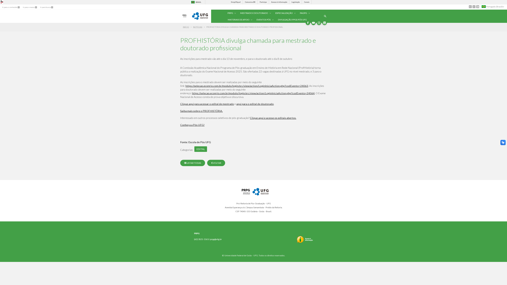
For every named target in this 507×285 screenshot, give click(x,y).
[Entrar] (2, 2)
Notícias (197, 27)
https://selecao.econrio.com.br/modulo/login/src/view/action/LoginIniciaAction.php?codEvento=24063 (247, 85)
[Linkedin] (324, 23)
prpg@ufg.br (216, 239)
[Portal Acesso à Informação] (305, 242)
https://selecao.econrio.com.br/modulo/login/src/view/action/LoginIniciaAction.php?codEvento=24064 (253, 93)
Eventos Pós (264, 19)
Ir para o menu (29, 7)
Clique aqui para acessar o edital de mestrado (207, 103)
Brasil (198, 2)
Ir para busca (45, 7)
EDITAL (200, 149)
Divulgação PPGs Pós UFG (292, 19)
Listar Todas (193, 163)
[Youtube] (313, 23)
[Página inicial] (184, 17)
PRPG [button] (230, 13)
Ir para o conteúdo (10, 7)
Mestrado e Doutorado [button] (254, 13)
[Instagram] (319, 23)
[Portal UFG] (200, 18)
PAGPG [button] (303, 13)
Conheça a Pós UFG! (192, 124)
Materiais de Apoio (238, 19)
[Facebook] (308, 23)
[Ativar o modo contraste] (477, 6)
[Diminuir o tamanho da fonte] (474, 6)
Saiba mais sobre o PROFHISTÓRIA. (201, 110)
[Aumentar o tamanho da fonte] (470, 6)
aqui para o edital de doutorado (255, 103)
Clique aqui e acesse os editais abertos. (273, 117)
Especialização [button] (284, 13)
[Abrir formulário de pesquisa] (325, 16)
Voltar (217, 163)
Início (186, 27)
